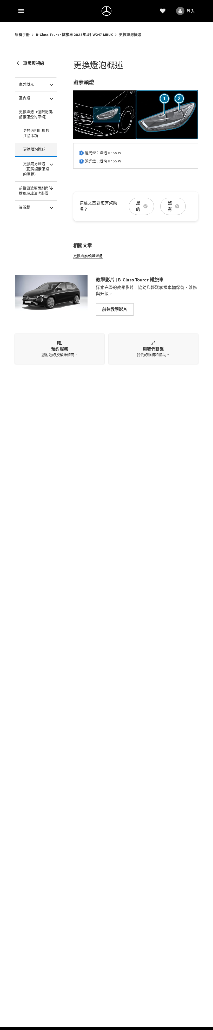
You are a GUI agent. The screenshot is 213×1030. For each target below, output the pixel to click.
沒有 (170, 206)
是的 (138, 206)
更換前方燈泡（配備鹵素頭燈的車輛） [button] (36, 169)
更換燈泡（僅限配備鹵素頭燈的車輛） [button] (35, 114)
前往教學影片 (114, 309)
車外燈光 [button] (26, 84)
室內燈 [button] (24, 98)
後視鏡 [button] (24, 207)
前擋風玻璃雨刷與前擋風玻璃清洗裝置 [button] (35, 191)
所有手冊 (22, 34)
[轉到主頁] (106, 11)
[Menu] (21, 11)
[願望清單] (162, 11)
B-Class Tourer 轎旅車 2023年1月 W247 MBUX (74, 34)
